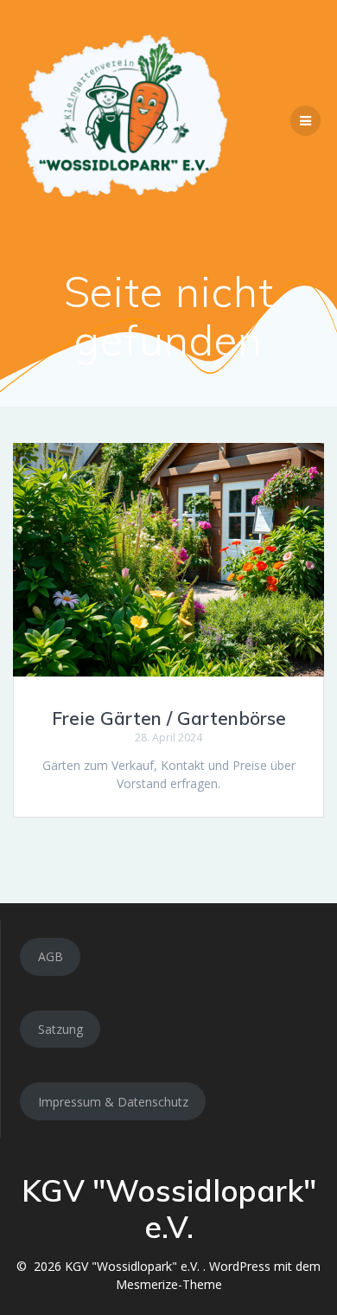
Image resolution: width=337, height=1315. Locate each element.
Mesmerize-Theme (169, 1284)
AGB (50, 956)
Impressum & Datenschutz (113, 1102)
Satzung (60, 1029)
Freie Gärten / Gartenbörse (169, 718)
